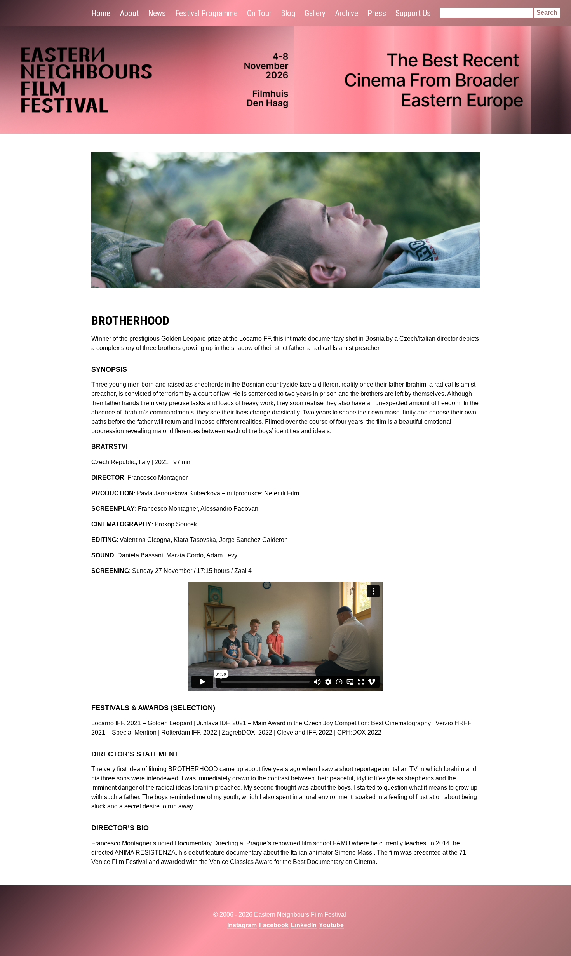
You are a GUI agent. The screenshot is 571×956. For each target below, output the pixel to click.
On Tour (259, 13)
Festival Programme (206, 13)
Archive (346, 13)
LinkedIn (304, 925)
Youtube (331, 925)
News (157, 13)
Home (100, 13)
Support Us (413, 13)
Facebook (274, 925)
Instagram (242, 925)
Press (376, 13)
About (129, 13)
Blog (288, 13)
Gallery (315, 13)
